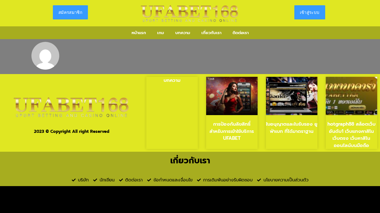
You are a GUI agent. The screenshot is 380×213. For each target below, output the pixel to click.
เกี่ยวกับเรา (211, 33)
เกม (160, 33)
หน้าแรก (139, 33)
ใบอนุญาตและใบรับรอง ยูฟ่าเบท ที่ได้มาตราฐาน (291, 127)
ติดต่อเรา (241, 33)
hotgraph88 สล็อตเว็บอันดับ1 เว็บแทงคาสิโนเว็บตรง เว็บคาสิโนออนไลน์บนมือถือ (351, 134)
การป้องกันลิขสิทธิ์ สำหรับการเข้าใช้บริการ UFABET (231, 131)
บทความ (182, 33)
